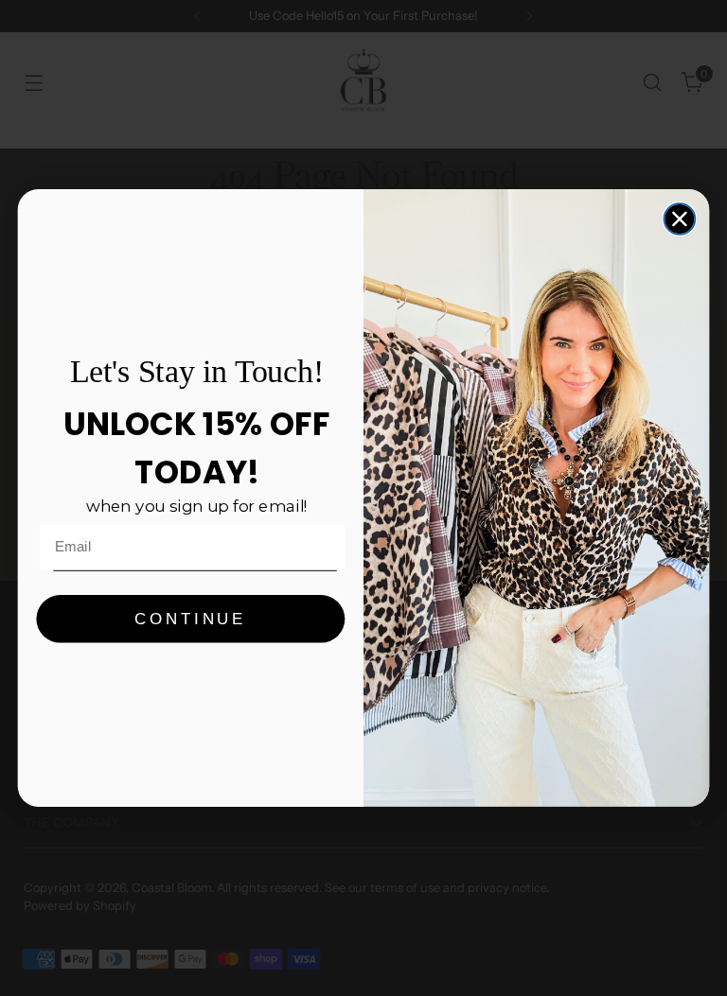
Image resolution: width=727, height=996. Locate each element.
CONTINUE (190, 619)
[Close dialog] (680, 219)
